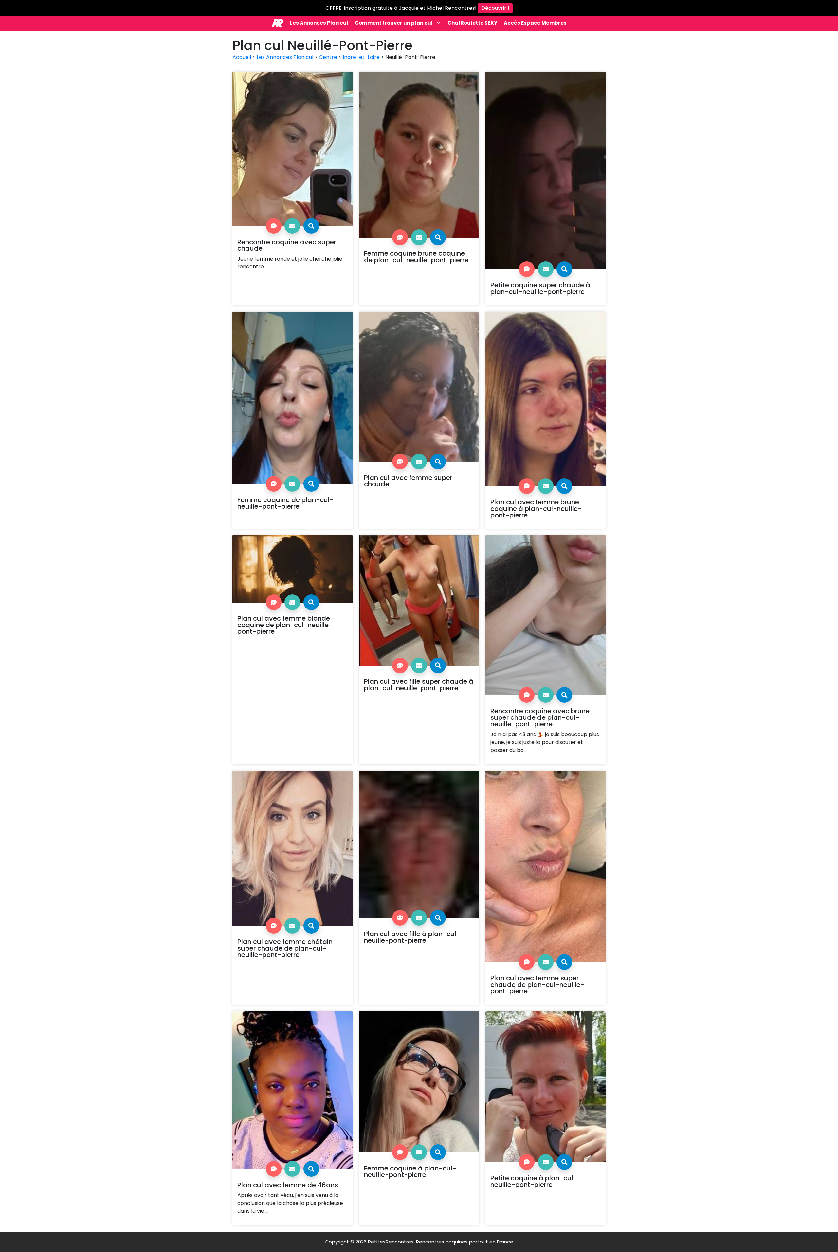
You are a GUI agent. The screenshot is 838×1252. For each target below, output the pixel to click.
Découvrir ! (495, 8)
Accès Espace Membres (535, 22)
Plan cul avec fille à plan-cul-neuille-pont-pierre (412, 937)
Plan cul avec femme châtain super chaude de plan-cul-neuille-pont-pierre (285, 948)
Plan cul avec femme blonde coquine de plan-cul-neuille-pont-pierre (285, 625)
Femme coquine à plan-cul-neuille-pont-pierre (410, 1171)
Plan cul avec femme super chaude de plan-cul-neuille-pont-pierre (537, 984)
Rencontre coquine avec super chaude (286, 245)
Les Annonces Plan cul (319, 22)
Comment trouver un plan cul (394, 22)
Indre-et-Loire (361, 57)
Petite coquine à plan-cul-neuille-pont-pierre (533, 1181)
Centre (328, 57)
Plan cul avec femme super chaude (408, 480)
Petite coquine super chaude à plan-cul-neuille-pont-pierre (540, 288)
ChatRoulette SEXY (472, 22)
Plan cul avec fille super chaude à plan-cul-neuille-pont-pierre (418, 684)
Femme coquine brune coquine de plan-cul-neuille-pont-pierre (416, 256)
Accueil (241, 57)
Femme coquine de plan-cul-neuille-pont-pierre (285, 503)
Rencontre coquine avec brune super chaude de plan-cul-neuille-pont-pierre (540, 717)
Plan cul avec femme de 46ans (287, 1185)
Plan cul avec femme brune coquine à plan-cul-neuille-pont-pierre (536, 508)
